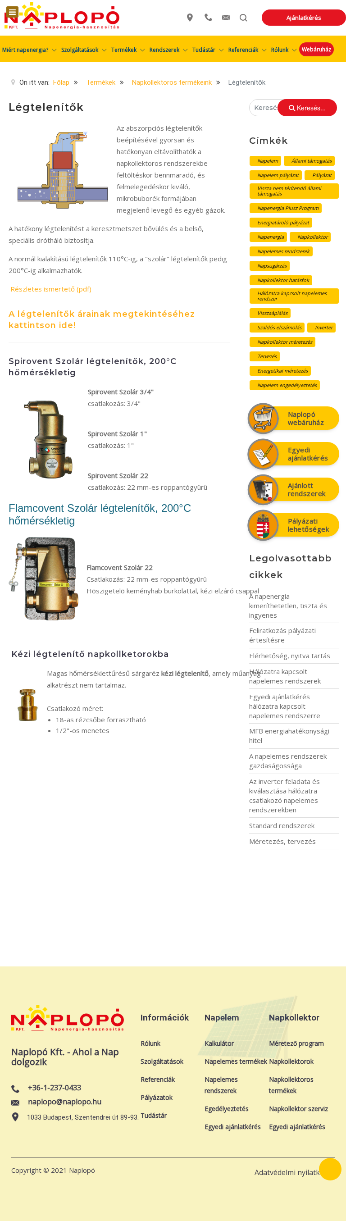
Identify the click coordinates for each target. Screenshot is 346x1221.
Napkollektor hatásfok (283, 280)
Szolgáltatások (162, 1061)
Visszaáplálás (272, 313)
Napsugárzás (272, 265)
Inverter (323, 327)
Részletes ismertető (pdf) (50, 288)
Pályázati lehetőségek (308, 524)
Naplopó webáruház (306, 418)
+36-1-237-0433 (54, 1088)
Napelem (267, 160)
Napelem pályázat (278, 175)
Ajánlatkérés (304, 18)
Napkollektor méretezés (284, 341)
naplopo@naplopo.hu (64, 1102)
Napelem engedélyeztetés (287, 385)
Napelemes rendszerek (283, 251)
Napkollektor (312, 236)
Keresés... (310, 107)
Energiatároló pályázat (283, 222)
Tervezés (267, 356)
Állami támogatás (311, 160)
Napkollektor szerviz (298, 1108)
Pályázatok (157, 1097)
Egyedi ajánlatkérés (308, 453)
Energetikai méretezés (282, 370)
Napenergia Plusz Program (288, 208)
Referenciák (158, 1079)
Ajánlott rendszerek (307, 489)
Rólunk (150, 1043)
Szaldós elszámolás (279, 327)
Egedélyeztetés (227, 1108)
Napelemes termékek (236, 1061)
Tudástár (154, 1115)
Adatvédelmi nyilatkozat (295, 1172)
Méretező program (296, 1043)
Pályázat (322, 175)
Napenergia (270, 236)
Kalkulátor (219, 1043)
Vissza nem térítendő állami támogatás (289, 191)
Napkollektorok (291, 1061)
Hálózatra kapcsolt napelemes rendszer (292, 296)
